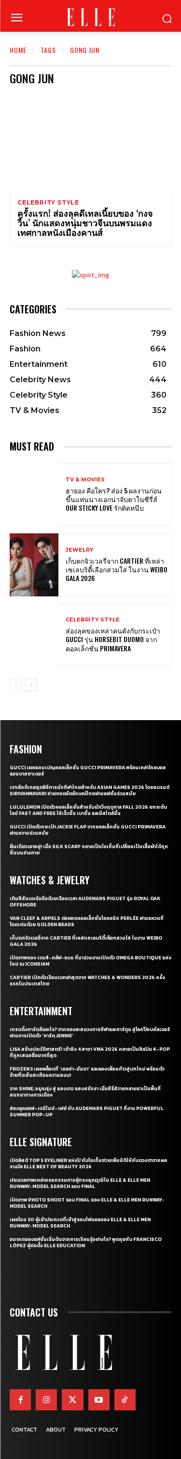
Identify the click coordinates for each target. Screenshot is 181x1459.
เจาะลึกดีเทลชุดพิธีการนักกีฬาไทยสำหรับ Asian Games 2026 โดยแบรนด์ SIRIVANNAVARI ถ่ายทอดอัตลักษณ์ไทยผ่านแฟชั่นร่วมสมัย (89, 790)
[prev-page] (16, 685)
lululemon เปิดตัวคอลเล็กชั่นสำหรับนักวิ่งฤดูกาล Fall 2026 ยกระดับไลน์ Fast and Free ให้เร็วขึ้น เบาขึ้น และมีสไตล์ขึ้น (88, 810)
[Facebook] (20, 1399)
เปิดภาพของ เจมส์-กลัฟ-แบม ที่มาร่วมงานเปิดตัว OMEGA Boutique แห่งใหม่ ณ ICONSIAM (90, 961)
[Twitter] (72, 1399)
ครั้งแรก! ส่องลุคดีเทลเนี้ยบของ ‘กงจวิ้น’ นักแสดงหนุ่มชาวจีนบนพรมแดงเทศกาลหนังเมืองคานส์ (85, 222)
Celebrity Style (48, 203)
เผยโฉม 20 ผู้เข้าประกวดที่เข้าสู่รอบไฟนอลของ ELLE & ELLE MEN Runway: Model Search (80, 1222)
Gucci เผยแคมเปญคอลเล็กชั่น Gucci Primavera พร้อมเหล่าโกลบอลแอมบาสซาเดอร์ (88, 770)
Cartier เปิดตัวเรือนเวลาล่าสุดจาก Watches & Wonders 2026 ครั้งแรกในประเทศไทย (87, 980)
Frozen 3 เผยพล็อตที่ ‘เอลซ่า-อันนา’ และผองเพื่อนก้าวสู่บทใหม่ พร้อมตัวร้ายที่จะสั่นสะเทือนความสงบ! (87, 1072)
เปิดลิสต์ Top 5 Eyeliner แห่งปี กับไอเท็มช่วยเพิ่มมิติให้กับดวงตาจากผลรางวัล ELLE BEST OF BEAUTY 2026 (88, 1163)
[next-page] (31, 685)
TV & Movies (85, 479)
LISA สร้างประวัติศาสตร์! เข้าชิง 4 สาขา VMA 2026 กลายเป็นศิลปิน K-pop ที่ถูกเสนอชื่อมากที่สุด (90, 1052)
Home (18, 50)
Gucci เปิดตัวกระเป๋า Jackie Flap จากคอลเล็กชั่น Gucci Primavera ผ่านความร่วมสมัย (88, 830)
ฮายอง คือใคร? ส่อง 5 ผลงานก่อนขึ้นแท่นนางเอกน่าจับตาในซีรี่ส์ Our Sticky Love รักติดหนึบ (114, 499)
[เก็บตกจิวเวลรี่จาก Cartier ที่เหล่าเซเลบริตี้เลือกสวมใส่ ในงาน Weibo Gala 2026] (34, 564)
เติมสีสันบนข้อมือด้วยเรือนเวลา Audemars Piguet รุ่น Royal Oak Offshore (85, 901)
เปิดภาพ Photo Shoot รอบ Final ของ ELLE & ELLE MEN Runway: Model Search (87, 1203)
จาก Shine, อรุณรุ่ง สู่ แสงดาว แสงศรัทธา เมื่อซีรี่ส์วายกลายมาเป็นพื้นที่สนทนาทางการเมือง (85, 1091)
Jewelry (80, 550)
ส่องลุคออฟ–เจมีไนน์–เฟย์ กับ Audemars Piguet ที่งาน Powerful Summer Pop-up (87, 1111)
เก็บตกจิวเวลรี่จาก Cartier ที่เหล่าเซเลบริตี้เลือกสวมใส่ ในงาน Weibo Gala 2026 (116, 569)
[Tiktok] (125, 1399)
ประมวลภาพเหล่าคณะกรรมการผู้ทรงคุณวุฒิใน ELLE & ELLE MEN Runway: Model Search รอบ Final (80, 1183)
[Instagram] (46, 1399)
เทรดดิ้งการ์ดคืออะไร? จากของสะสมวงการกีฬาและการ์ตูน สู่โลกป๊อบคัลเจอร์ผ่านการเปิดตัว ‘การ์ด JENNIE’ (90, 1032)
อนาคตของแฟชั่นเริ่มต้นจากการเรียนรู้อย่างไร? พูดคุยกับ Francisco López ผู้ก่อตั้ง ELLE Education (86, 1242)
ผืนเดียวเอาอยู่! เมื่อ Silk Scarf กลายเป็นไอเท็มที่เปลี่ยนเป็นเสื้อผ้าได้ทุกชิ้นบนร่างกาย (89, 849)
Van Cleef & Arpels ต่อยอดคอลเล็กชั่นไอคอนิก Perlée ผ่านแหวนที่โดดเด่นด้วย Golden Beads (87, 921)
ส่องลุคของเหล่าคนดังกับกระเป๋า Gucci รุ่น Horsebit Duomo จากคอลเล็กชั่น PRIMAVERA (113, 639)
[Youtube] (99, 1399)
